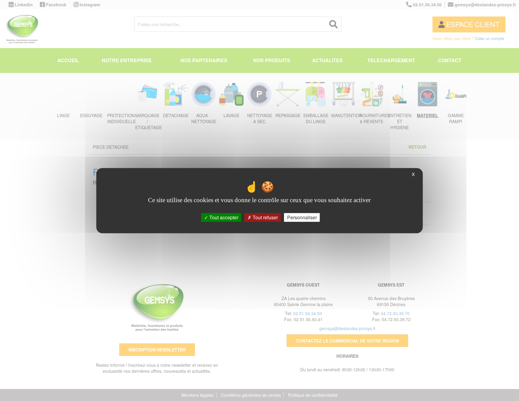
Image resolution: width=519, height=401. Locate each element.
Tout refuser (264, 217)
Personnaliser (302, 217)
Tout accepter (223, 217)
